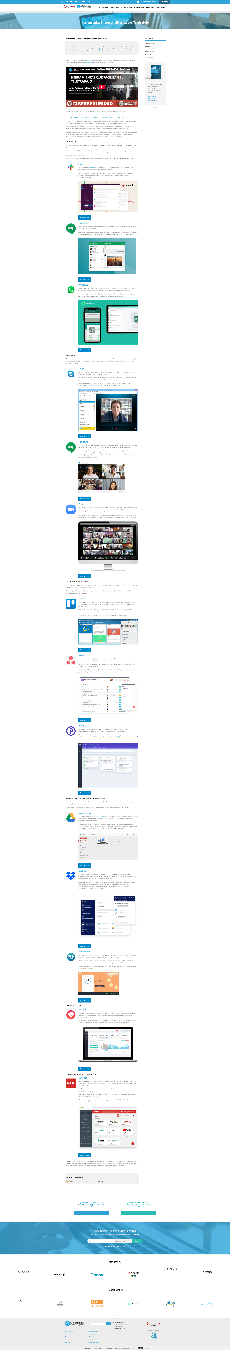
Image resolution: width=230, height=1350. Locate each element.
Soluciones (161, 7)
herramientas (89, 62)
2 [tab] (116, 1315)
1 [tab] (115, 1285)
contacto (164, 2)
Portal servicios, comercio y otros (76, 12)
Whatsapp (92, 167)
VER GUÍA (155, 107)
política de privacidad (119, 1246)
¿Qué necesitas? (93, 1331)
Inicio (65, 12)
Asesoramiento (116, 7)
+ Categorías (149, 58)
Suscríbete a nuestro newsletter (77, 2)
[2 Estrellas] (68, 1181)
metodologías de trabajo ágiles (117, 670)
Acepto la (115, 1246)
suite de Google (102, 816)
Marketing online (150, 49)
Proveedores (139, 7)
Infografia (148, 54)
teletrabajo (97, 49)
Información (103, 7)
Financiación (150, 7)
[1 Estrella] (66, 1181)
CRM (117, 737)
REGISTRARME (91, 1213)
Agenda (91, 1339)
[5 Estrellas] (72, 1181)
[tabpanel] (23, 1272)
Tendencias (92, 1334)
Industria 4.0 (149, 46)
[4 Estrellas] (71, 1181)
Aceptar (140, 1348)
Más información (84, 217)
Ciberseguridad (150, 43)
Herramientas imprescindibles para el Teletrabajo (100, 12)
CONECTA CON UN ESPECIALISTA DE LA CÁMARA (139, 1213)
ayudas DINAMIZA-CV (95, 1342)
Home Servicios (69, 1331)
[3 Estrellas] (69, 1181)
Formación (128, 7)
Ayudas (67, 1339)
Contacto (67, 1342)
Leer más (146, 1348)
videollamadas (96, 359)
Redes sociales (149, 51)
